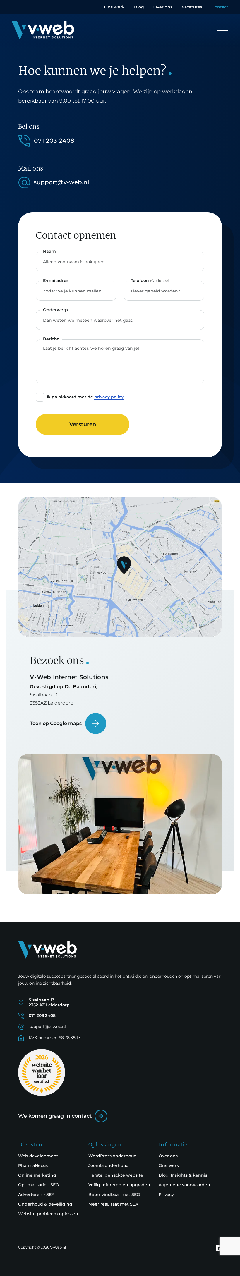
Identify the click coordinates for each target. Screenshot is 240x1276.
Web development (38, 1155)
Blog (139, 7)
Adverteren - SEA (36, 1194)
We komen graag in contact (55, 1116)
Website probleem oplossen (48, 1213)
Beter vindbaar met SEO (114, 1194)
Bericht (51, 339)
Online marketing (37, 1175)
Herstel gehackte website (115, 1175)
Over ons (162, 7)
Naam (49, 251)
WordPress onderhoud (112, 1155)
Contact (220, 7)
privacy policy (109, 396)
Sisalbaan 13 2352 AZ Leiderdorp (49, 1002)
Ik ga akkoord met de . (85, 396)
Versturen (82, 424)
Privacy (166, 1194)
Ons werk (114, 7)
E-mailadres (55, 280)
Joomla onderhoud (108, 1165)
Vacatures (192, 7)
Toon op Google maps (56, 723)
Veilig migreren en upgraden (119, 1184)
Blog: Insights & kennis (183, 1175)
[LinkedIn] (219, 1248)
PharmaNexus (33, 1165)
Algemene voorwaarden (184, 1184)
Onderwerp (55, 309)
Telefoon (150, 280)
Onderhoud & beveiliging (45, 1204)
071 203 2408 (54, 140)
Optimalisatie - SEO (38, 1184)
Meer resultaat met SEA (113, 1204)
